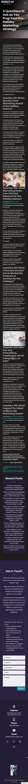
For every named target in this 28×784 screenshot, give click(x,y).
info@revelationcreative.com (14, 737)
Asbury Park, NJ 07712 (14, 715)
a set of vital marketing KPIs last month (11, 202)
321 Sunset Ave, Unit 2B (14, 713)
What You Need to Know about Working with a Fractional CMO (14, 547)
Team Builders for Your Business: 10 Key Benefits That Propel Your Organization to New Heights (14, 532)
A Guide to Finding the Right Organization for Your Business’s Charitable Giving (14, 539)
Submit (21, 688)
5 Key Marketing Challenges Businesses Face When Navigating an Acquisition (14, 517)
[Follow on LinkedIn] (14, 746)
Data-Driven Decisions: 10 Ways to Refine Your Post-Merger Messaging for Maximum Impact (14, 509)
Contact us (6, 462)
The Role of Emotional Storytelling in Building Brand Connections (14, 487)
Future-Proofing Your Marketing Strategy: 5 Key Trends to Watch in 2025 (14, 494)
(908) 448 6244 (14, 726)
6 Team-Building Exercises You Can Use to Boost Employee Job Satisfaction (14, 525)
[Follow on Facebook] (7, 741)
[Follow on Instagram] (20, 741)
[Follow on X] (13, 741)
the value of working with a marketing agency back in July (13, 418)
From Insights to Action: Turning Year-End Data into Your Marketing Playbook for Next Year (14, 501)
